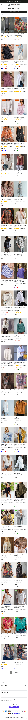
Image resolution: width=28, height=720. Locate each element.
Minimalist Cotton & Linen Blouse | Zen (19, 472)
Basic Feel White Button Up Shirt (20, 89)
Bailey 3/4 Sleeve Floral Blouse (20, 390)
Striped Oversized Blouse (7, 280)
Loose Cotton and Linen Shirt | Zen (20, 226)
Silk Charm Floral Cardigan (5, 527)
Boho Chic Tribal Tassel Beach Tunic (7, 500)
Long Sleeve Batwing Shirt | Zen (19, 335)
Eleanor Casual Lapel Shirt (19, 363)
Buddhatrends (11, 717)
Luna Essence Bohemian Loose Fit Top (7, 144)
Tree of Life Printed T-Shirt (6, 308)
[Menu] (1, 4)
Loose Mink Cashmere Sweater (6, 661)
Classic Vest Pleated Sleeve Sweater (19, 500)
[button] (23, 4)
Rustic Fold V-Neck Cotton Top (19, 607)
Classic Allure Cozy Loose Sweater (19, 527)
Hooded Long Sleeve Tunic (6, 62)
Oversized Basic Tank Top (19, 144)
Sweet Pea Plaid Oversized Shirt (18, 198)
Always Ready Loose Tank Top (19, 171)
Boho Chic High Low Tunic (19, 62)
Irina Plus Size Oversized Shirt (7, 89)
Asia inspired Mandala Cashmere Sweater (6, 226)
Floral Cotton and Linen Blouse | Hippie (20, 579)
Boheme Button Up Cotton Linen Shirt (5, 171)
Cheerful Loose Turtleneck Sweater (6, 579)
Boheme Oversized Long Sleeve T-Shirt (7, 116)
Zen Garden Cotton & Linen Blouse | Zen (6, 363)
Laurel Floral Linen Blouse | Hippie (7, 390)
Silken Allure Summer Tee (20, 633)
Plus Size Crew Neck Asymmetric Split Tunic (7, 34)
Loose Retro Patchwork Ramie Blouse (7, 253)
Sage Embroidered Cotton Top (5, 607)
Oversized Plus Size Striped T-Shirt (19, 253)
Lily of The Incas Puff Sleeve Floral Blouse (6, 198)
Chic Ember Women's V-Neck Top (7, 634)
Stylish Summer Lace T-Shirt (7, 472)
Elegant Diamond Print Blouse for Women (20, 116)
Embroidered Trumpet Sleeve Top (6, 554)
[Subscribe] (26, 696)
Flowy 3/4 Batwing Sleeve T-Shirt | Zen (19, 281)
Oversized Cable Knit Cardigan (19, 445)
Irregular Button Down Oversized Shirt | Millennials (19, 309)
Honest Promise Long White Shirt (6, 417)
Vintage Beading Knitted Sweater (20, 554)
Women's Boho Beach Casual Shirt (6, 445)
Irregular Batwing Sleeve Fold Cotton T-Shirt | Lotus (7, 336)
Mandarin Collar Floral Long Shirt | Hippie (19, 661)
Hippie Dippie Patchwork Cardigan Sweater (20, 34)
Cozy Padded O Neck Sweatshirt (19, 417)
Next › (16, 672)
